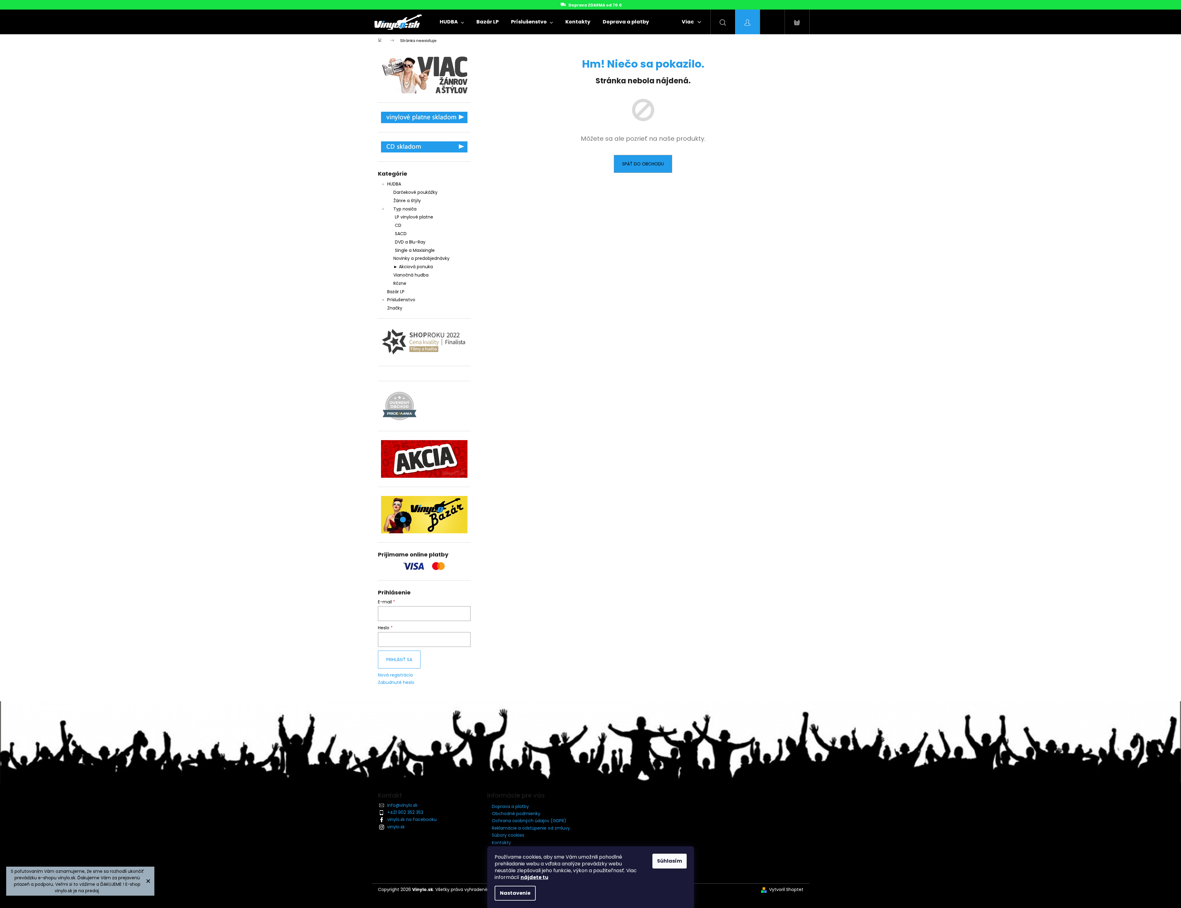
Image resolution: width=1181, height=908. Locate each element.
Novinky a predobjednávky (421, 258)
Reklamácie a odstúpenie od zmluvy (531, 828)
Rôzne (399, 283)
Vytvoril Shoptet (786, 890)
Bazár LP (395, 292)
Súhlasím (669, 860)
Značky (394, 308)
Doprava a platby (510, 806)
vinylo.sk (396, 827)
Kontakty (501, 842)
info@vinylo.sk (402, 805)
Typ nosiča (405, 209)
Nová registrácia (395, 675)
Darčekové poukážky (415, 192)
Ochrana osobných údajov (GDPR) (529, 821)
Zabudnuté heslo (396, 682)
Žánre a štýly (407, 201)
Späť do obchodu (643, 164)
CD (398, 225)
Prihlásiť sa (399, 659)
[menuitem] (451, 22)
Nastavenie (515, 893)
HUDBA (394, 184)
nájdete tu (534, 877)
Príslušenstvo (401, 300)
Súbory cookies (508, 835)
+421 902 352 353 (405, 812)
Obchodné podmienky (516, 813)
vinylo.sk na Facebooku (412, 819)
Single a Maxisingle (415, 250)
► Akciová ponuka (413, 267)
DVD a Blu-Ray (410, 242)
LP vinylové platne (414, 217)
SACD (401, 234)
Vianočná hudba (411, 275)
